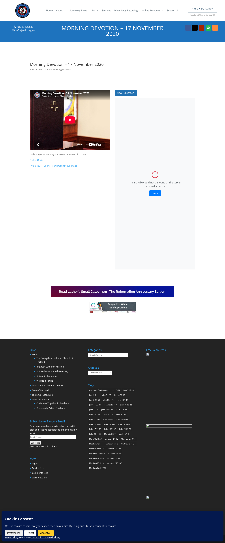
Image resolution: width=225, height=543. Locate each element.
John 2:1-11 (94, 395)
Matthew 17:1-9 (114, 453)
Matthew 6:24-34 (96, 448)
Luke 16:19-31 (124, 424)
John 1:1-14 (115, 390)
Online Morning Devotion (58, 69)
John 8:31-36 (119, 395)
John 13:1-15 (123, 400)
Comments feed (40, 472)
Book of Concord (40, 390)
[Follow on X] (195, 28)
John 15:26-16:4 (110, 404)
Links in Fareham (40, 399)
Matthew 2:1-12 (111, 439)
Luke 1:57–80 (94, 414)
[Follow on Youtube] (201, 28)
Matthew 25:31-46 (114, 463)
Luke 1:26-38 (121, 409)
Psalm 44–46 (36, 160)
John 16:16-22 (126, 404)
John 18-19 (93, 409)
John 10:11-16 (108, 400)
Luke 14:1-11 (109, 424)
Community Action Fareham (50, 408)
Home (49, 10)
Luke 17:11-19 (95, 429)
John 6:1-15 (106, 395)
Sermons (106, 10)
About (59, 10)
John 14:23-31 (95, 404)
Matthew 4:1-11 (96, 443)
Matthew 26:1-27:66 (97, 468)
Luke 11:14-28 (95, 424)
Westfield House (44, 380)
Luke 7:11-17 (94, 419)
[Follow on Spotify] (208, 28)
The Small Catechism (42, 394)
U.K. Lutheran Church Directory (52, 371)
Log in (35, 463)
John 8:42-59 (94, 400)
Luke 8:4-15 (108, 419)
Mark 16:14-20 (95, 439)
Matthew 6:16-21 (128, 443)
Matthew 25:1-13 (96, 463)
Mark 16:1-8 (124, 434)
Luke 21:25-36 (125, 429)
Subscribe (35, 442)
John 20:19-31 (107, 409)
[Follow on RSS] (215, 28)
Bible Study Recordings (126, 10)
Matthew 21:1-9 (113, 458)
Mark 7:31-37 (110, 434)
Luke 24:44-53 (95, 434)
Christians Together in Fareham (52, 403)
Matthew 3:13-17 (128, 439)
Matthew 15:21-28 (97, 453)
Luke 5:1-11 (121, 414)
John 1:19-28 (128, 390)
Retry (155, 193)
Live (93, 10)
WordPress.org (39, 477)
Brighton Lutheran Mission (50, 366)
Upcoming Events (78, 10)
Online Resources (151, 10)
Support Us (173, 10)
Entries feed (38, 468)
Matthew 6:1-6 (112, 443)
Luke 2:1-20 (108, 414)
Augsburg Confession (98, 390)
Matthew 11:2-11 (114, 448)
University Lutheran (46, 376)
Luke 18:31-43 (110, 429)
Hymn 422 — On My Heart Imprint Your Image (53, 165)
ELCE (34, 354)
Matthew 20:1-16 (96, 458)
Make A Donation (203, 8)
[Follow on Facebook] (188, 28)
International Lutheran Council (48, 385)
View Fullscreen (125, 93)
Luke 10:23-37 (122, 419)
